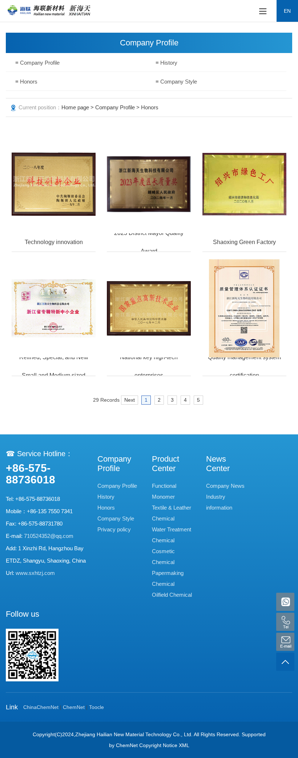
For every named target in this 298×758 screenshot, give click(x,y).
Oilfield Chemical (172, 595)
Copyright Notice (158, 745)
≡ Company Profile (37, 63)
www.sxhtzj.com (35, 573)
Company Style (115, 518)
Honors (106, 507)
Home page (75, 107)
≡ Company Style (176, 81)
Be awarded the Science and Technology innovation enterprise (53, 242)
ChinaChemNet (41, 707)
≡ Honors (26, 81)
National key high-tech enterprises (149, 366)
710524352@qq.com (48, 536)
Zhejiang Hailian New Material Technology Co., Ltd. (134, 734)
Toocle (96, 707)
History (105, 497)
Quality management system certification (244, 366)
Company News (225, 486)
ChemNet (74, 707)
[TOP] (285, 662)
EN (287, 11)
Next (129, 400)
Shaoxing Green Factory (244, 242)
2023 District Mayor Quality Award (149, 242)
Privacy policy (114, 529)
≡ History (166, 63)
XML (184, 745)
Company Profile (115, 107)
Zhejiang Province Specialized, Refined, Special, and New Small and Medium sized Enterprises (53, 366)
